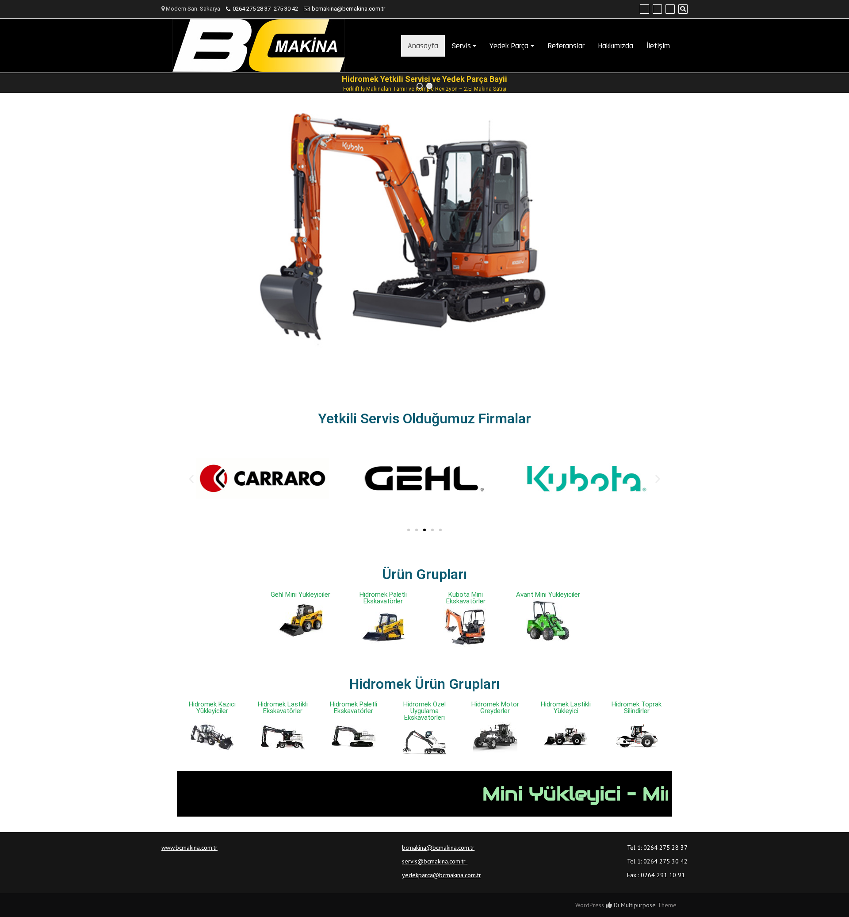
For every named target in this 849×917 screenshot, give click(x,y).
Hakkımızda (615, 46)
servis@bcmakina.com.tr (434, 861)
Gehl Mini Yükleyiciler (300, 595)
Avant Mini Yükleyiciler (548, 595)
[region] (424, 83)
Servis (461, 46)
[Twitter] (657, 9)
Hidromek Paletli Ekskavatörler (383, 598)
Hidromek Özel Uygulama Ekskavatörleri (424, 710)
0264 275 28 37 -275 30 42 (265, 8)
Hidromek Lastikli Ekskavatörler (283, 707)
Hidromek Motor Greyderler (495, 707)
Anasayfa (423, 46)
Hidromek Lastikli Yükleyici (566, 707)
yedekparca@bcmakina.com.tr (441, 875)
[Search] (683, 9)
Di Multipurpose (634, 905)
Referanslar (566, 46)
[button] (420, 86)
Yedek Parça (509, 46)
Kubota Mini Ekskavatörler (466, 598)
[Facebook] (644, 9)
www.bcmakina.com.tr (189, 848)
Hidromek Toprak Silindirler (637, 707)
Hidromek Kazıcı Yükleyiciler (212, 707)
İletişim (658, 46)
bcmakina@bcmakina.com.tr (348, 8)
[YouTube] (670, 9)
